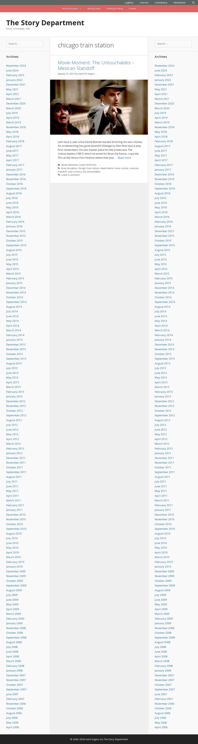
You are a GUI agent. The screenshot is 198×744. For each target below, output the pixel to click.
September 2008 (16, 637)
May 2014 (12, 321)
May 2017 (12, 155)
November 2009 (16, 576)
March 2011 (13, 500)
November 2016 (16, 179)
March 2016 (13, 217)
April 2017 (12, 160)
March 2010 (13, 557)
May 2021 (12, 89)
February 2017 (15, 165)
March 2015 (13, 273)
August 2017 (14, 146)
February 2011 (15, 505)
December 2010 (16, 514)
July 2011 (12, 481)
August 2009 (14, 590)
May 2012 (12, 434)
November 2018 (16, 127)
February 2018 (15, 141)
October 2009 (14, 581)
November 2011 (16, 462)
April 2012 (12, 439)
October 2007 (14, 685)
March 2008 (13, 661)
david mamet (107, 168)
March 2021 (13, 99)
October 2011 (14, 467)
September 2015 (16, 245)
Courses (144, 2)
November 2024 (16, 65)
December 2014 (16, 288)
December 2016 (16, 174)
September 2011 (16, 472)
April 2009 (12, 609)
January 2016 (14, 226)
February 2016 (15, 221)
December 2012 (16, 401)
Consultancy (161, 2)
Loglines (129, 2)
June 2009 (12, 599)
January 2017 (14, 169)
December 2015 (16, 231)
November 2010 (16, 519)
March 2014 (13, 330)
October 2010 (14, 524)
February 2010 (15, 562)
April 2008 (12, 656)
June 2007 (12, 694)
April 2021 (12, 94)
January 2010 (14, 566)
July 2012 (12, 425)
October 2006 (14, 708)
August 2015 (14, 250)
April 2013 (12, 382)
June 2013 (12, 373)
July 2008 (12, 647)
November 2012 (16, 406)
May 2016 (12, 207)
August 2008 (14, 642)
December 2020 (16, 103)
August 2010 (14, 533)
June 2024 (12, 70)
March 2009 (13, 614)
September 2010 (16, 528)
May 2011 (12, 491)
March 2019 (13, 122)
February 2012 (15, 448)
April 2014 (12, 325)
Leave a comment (70, 174)
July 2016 (12, 198)
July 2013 (12, 368)
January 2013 (14, 396)
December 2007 (16, 675)
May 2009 (12, 604)
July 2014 (12, 311)
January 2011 (14, 510)
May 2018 (12, 132)
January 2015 (14, 283)
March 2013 (13, 387)
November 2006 (16, 703)
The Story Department (45, 22)
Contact (132, 8)
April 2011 (12, 495)
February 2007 (15, 699)
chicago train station (88, 168)
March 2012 (13, 443)
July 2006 (12, 718)
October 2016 (14, 184)
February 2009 (15, 618)
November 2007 (16, 680)
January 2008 (14, 670)
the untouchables (92, 171)
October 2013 (14, 354)
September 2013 (16, 358)
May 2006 (12, 722)
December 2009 (16, 571)
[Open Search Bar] (193, 2)
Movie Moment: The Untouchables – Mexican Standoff (96, 65)
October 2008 (14, 632)
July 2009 (12, 595)
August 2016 (14, 193)
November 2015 (16, 236)
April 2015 (12, 269)
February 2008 (15, 666)
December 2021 (16, 84)
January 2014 (14, 339)
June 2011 (12, 486)
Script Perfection (88, 164)
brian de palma (69, 168)
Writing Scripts (94, 8)
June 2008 (12, 651)
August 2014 (14, 306)
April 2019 (12, 117)
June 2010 (12, 543)
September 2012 (16, 415)
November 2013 (16, 349)
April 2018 (12, 136)
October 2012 (14, 410)
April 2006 (12, 727)
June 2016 (12, 203)
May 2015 (12, 264)
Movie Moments (69, 164)
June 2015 (12, 259)
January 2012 (14, 453)
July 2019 (12, 113)
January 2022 (14, 80)
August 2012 (14, 420)
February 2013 (15, 392)
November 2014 (16, 292)
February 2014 (15, 335)
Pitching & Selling (115, 8)
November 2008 (16, 628)
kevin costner (122, 168)
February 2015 (15, 278)
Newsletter (180, 2)
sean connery (75, 171)
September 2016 (16, 188)
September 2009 (16, 585)
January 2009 (14, 623)
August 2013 (14, 363)
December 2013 (16, 344)
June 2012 (12, 429)
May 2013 (12, 377)
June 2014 (12, 316)
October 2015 (14, 240)
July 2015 (12, 254)
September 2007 (16, 689)
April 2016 (12, 212)
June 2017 (12, 150)
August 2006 (14, 713)
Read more (124, 157)
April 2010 (12, 552)
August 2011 (14, 477)
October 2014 (14, 297)
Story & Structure (70, 8)
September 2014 (16, 302)
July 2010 (12, 538)
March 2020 (13, 108)
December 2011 (16, 458)
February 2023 (15, 75)
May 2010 (12, 547)
